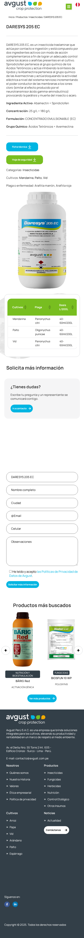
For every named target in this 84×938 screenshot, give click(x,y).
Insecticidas (35, 17)
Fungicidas (61, 672)
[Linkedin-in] (15, 904)
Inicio (11, 17)
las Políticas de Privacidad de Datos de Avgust (43, 573)
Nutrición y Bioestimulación (23, 674)
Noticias (49, 813)
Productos (21, 17)
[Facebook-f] (7, 904)
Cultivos (12, 813)
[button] (69, 7)
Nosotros (12, 765)
